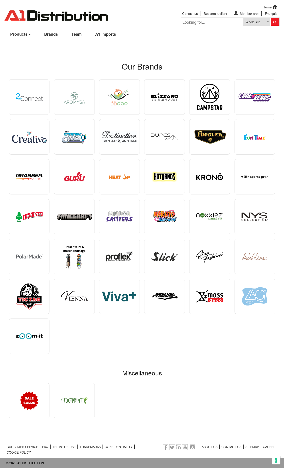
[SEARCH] (275, 22)
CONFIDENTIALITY (118, 447)
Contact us (190, 13)
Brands (51, 34)
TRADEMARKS (90, 447)
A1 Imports (105, 34)
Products (19, 34)
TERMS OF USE (64, 447)
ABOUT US (209, 447)
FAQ (45, 447)
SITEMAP (252, 447)
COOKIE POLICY (19, 452)
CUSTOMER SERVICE (22, 447)
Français (271, 13)
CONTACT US (231, 447)
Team (76, 34)
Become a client (215, 13)
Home (267, 7)
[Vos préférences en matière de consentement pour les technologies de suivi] (276, 460)
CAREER (269, 447)
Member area (249, 13)
